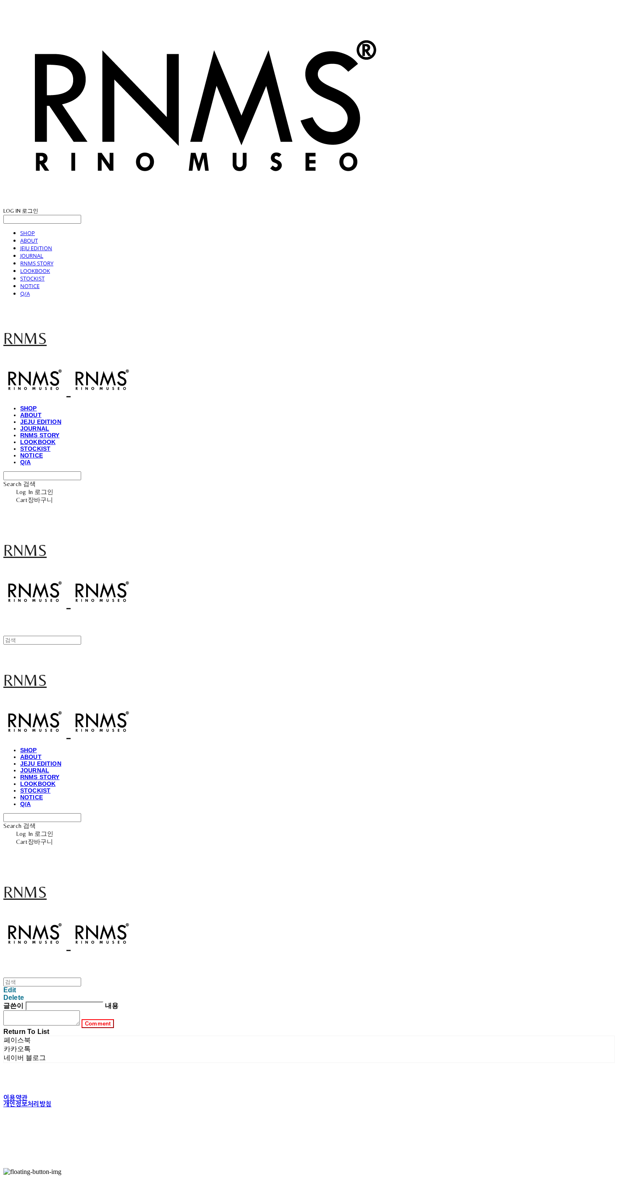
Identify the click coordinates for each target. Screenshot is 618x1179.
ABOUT (29, 240)
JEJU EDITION (36, 248)
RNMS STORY (36, 263)
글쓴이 (13, 1005)
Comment (98, 1023)
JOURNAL (31, 255)
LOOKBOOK (35, 271)
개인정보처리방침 (27, 1104)
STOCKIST (32, 278)
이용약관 (15, 1097)
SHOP (27, 233)
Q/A (25, 293)
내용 (112, 1005)
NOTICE (30, 286)
